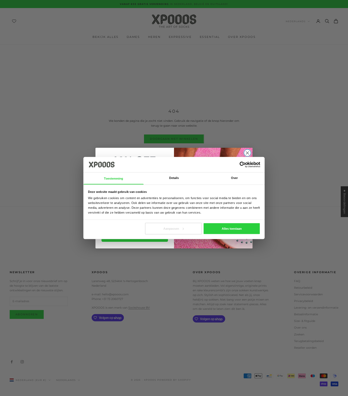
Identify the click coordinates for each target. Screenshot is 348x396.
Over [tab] (234, 178)
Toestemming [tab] (113, 178)
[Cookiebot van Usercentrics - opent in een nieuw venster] (242, 164)
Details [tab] (174, 178)
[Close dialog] (247, 152)
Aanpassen (171, 228)
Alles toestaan (232, 228)
